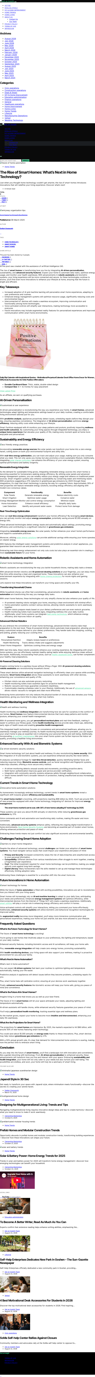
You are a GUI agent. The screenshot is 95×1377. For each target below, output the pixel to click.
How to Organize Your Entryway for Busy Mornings (13, 215)
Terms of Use (10, 26)
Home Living (10, 15)
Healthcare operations (14, 104)
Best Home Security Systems (31, 827)
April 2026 (9, 48)
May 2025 (9, 73)
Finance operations (13, 99)
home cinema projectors (51, 576)
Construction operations (15, 90)
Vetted (8, 5)
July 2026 (9, 41)
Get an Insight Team (12, 1231)
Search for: (4, 158)
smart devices (10, 244)
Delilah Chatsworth (6, 228)
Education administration (16, 97)
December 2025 (12, 57)
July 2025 (9, 68)
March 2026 (10, 50)
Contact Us (13, 19)
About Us (9, 17)
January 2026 (11, 55)
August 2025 (10, 66)
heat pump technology (57, 614)
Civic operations (12, 88)
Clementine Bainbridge (13, 1116)
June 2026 (9, 43)
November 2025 (12, 59)
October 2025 (11, 61)
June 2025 (9, 71)
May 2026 (9, 45)
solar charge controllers (20, 460)
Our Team (13, 21)
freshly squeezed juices (62, 654)
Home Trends (10, 12)
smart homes (10, 246)
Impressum (9, 28)
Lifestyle (8, 113)
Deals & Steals (11, 8)
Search (25, 160)
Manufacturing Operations (16, 115)
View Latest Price (7, 391)
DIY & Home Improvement (15, 10)
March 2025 (10, 78)
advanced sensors (83, 688)
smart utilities (6, 903)
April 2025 (9, 75)
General (8, 102)
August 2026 (10, 38)
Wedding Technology (14, 120)
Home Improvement (13, 106)
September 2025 (12, 64)
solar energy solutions (26, 537)
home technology (12, 242)
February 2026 (11, 52)
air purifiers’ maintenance (23, 736)
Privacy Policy (11, 24)
